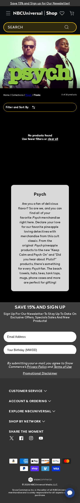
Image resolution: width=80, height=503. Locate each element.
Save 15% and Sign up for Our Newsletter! (40, 3)
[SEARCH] (69, 27)
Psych (29, 95)
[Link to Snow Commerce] (40, 481)
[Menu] (8, 13)
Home (6, 95)
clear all (53, 139)
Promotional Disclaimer (40, 373)
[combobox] (40, 27)
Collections (18, 95)
